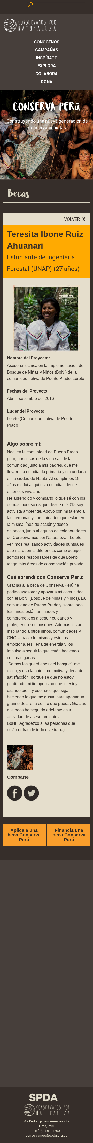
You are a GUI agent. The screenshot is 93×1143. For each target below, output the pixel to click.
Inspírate (46, 57)
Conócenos (46, 42)
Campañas (46, 49)
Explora (46, 65)
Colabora (46, 73)
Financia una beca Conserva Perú (69, 835)
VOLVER (74, 219)
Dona (46, 81)
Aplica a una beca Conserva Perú (24, 835)
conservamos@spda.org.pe (46, 1135)
